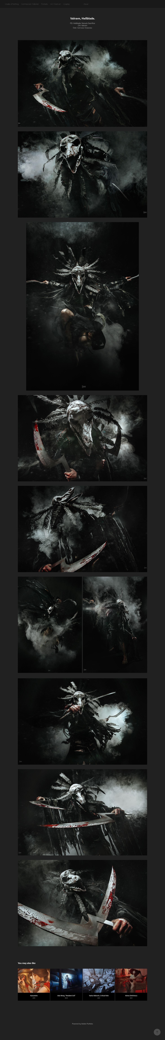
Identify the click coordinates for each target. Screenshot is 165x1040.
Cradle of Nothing (12, 4)
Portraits (44, 4)
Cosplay (66, 4)
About (86, 4)
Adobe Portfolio (87, 1024)
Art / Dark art (55, 4)
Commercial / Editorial (29, 4)
